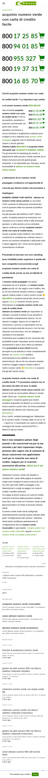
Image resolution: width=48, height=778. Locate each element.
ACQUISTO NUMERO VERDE (30, 150)
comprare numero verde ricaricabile (21, 604)
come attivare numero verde (17, 616)
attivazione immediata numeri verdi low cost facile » (25, 566)
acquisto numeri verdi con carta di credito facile (23, 549)
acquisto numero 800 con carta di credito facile (8, 549)
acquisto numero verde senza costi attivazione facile (38, 549)
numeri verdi (7, 10)
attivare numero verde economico (20, 628)
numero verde (19, 355)
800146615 (34, 105)
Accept (35, 774)
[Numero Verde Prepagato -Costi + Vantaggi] (25, 3)
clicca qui (13, 302)
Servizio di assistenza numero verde (20, 650)
